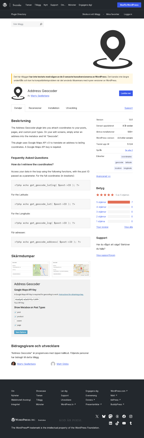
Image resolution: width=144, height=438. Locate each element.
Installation (53, 108)
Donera (90, 400)
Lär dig (64, 391)
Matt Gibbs (63, 363)
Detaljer (18, 108)
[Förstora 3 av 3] (86, 283)
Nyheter (15, 395)
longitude (128, 168)
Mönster (40, 404)
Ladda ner (126, 93)
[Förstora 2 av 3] (86, 264)
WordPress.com (119, 391)
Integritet (15, 404)
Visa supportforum (105, 255)
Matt (114, 395)
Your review (102, 227)
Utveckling (71, 108)
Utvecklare (66, 400)
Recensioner (35, 108)
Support (129, 108)
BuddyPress (117, 404)
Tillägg (39, 400)
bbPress (116, 400)
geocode (119, 162)
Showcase (41, 391)
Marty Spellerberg (40, 95)
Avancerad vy (103, 176)
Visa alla (128, 227)
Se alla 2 (129, 150)
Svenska (42, 420)
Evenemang (91, 395)
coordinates (127, 157)
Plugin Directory (18, 14)
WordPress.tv (68, 404)
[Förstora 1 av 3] (45, 264)
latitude (128, 162)
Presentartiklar (94, 404)
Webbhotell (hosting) (21, 400)
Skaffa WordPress (129, 5)
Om (12, 391)
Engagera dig (92, 391)
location (118, 168)
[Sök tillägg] (41, 24)
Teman (39, 395)
